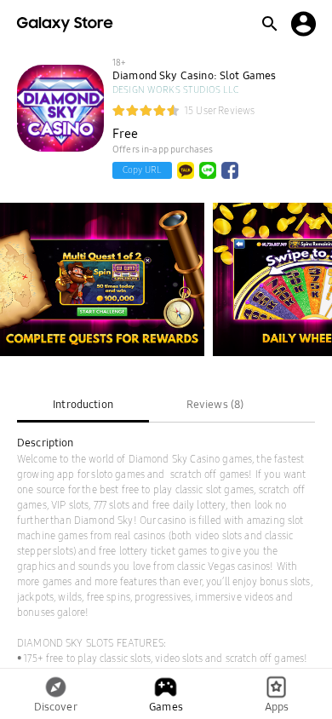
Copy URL (142, 169)
